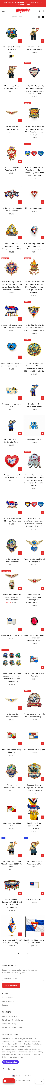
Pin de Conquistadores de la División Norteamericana (34, 246)
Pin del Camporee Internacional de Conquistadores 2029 (11, 246)
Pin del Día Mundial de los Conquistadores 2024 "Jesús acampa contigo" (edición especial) (34, 287)
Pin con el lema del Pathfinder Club (12, 168)
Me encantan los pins (34, 439)
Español (28, 1076)
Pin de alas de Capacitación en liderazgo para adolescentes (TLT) (34, 598)
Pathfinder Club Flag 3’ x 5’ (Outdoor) (34, 941)
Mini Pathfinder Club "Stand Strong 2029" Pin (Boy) (11, 864)
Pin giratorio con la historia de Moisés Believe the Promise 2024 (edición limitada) (34, 367)
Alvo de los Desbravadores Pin (12, 786)
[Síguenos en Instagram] (9, 1069)
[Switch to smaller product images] (43, 17)
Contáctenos (7, 998)
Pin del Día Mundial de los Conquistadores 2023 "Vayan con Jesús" (34, 327)
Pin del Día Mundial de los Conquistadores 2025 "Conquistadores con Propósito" (34, 90)
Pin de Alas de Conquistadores (12, 128)
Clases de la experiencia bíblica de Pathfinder (11, 326)
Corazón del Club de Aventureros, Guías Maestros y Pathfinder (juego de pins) (34, 171)
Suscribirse (11, 985)
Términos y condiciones (12, 1027)
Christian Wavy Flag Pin (11, 635)
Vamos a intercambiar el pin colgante (34, 560)
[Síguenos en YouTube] (14, 1069)
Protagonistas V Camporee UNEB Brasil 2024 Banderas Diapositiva (12, 903)
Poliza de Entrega (10, 1024)
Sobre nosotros (9, 1001)
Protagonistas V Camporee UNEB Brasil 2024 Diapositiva (34, 787)
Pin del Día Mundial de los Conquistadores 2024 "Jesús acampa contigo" (34, 131)
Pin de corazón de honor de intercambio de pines (11, 364)
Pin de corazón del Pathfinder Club (12, 476)
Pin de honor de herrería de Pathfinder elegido (34, 715)
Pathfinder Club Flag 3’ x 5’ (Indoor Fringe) (12, 941)
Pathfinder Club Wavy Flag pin (34, 674)
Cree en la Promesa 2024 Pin (11, 48)
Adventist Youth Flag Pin (12, 824)
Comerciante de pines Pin (11, 405)
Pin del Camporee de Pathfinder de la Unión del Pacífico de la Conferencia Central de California (34, 480)
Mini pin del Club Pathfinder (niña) (11, 87)
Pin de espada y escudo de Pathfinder (11, 209)
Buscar (5, 1005)
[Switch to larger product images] (39, 17)
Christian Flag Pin (34, 899)
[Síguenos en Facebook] (3, 1069)
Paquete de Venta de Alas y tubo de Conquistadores (12, 597)
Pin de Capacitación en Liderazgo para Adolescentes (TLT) (34, 638)
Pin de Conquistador (34, 208)
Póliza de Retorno (10, 1016)
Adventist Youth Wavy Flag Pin (12, 751)
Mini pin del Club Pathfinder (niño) (34, 48)
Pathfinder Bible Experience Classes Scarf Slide (34, 825)
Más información (16, 1057)
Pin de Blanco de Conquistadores (11, 560)
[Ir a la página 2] (27, 953)
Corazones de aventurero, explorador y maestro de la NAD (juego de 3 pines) (34, 522)
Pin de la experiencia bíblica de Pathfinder (12, 519)
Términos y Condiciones (12, 1020)
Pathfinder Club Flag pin (34, 750)
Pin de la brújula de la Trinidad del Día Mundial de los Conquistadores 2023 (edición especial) (11, 286)
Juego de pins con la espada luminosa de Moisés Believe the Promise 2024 (12, 677)
